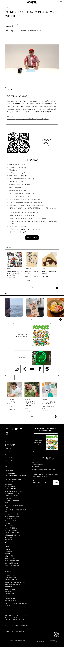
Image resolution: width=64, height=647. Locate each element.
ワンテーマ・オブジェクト (11, 530)
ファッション (9, 457)
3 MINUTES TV (9, 471)
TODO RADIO (8, 587)
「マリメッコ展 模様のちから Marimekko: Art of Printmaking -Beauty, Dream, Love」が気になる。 (33, 222)
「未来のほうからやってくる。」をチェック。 (19, 232)
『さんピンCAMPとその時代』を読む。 (18, 176)
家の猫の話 (7, 549)
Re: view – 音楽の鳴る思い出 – (13, 489)
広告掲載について (9, 631)
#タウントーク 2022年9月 (20, 30)
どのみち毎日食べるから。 (11, 601)
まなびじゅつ (8, 605)
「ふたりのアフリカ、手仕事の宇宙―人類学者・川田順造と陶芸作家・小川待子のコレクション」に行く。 (32, 209)
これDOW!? (8, 596)
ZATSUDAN (8, 591)
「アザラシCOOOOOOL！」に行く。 (18, 173)
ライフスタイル (10, 461)
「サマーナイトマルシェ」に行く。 (17, 181)
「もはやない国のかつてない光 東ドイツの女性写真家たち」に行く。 (26, 202)
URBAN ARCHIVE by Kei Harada (13, 491)
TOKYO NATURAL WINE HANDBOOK (14, 619)
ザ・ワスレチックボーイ (10, 521)
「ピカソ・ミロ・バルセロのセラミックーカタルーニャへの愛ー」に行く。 (26, 229)
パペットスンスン (9, 525)
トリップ (7, 451)
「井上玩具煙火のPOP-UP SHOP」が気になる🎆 (21, 179)
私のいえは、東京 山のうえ (11, 563)
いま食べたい (8, 498)
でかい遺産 (7, 523)
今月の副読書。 (8, 537)
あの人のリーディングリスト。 (12, 496)
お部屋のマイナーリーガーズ (12, 507)
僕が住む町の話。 (9, 539)
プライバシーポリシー (47, 475)
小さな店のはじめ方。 (10, 551)
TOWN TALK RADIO (10, 589)
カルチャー (9, 448)
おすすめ (7, 503)
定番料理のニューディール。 (11, 546)
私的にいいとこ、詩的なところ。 (12, 565)
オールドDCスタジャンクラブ (12, 500)
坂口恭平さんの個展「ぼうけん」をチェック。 (20, 184)
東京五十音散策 (9, 556)
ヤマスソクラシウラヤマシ (11, 528)
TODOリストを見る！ (32, 237)
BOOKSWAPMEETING (10, 473)
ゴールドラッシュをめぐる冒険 (12, 516)
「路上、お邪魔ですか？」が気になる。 (18, 226)
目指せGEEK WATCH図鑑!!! (12, 560)
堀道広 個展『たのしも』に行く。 (17, 164)
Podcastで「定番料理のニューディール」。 (15, 582)
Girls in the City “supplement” (13, 479)
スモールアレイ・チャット (10, 598)
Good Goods (8, 484)
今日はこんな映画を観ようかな (12, 535)
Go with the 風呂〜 (10, 482)
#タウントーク (8, 30)
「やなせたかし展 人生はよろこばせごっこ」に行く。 (22, 215)
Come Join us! (9, 625)
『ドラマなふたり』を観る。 (15, 187)
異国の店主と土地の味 (10, 558)
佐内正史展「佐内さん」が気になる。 (18, 167)
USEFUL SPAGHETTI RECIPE (12, 493)
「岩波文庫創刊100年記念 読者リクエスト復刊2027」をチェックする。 (26, 205)
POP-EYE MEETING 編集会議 (12, 584)
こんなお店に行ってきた (11, 518)
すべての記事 (10, 445)
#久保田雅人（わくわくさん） (34, 30)
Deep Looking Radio (10, 577)
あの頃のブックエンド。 (10, 594)
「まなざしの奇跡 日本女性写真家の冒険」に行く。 (22, 193)
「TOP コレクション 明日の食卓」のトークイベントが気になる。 (24, 212)
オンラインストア (26, 625)
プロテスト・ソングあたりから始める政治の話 (16, 603)
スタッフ (17, 625)
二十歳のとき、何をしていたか (12, 532)
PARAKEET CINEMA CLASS (12, 580)
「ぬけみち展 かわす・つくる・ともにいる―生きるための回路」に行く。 (26, 199)
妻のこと (7, 544)
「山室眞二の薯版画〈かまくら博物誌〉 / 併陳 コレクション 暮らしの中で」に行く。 (29, 218)
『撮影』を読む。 (13, 170)
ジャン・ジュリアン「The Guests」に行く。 (19, 196)
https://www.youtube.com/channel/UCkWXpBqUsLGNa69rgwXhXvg (28, 119)
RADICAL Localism (10, 486)
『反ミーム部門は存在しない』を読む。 (18, 190)
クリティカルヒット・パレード (11, 514)
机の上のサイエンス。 (10, 553)
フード (7, 454)
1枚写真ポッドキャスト (10, 575)
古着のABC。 (8, 542)
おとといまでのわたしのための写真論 (14, 505)
